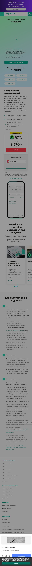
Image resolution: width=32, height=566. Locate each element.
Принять (16, 563)
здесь (7, 561)
